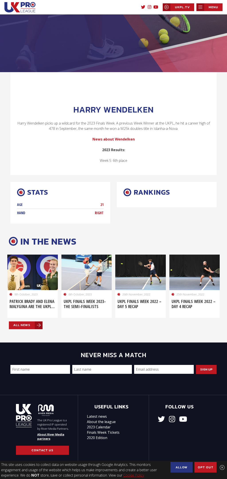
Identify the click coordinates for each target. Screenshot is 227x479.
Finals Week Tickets (103, 432)
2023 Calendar (99, 427)
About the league (101, 421)
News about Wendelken (113, 139)
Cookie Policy (133, 475)
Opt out (205, 467)
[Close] (222, 467)
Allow (182, 467)
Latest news (97, 416)
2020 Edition (97, 437)
